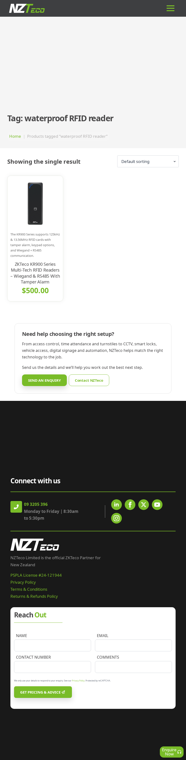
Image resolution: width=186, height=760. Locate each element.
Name (21, 636)
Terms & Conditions (28, 589)
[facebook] (130, 504)
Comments (108, 657)
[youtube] (157, 504)
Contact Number (33, 657)
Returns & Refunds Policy (34, 596)
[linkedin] (116, 504)
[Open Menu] (172, 8)
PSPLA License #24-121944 (36, 575)
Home (15, 136)
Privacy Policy (23, 582)
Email (102, 636)
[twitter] (143, 504)
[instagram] (116, 518)
